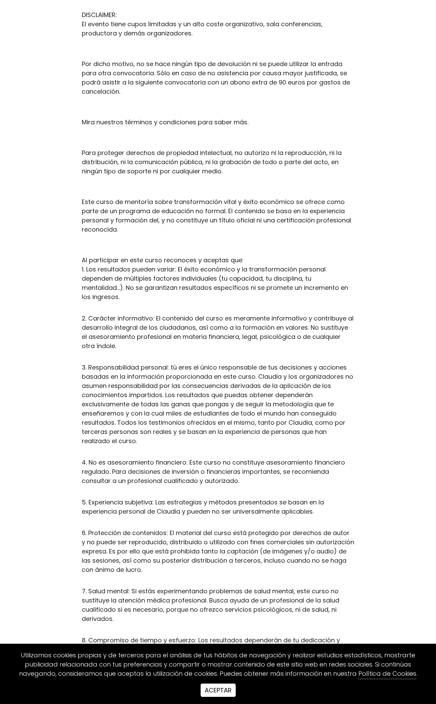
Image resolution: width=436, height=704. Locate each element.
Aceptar (218, 690)
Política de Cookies (387, 673)
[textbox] (218, 352)
